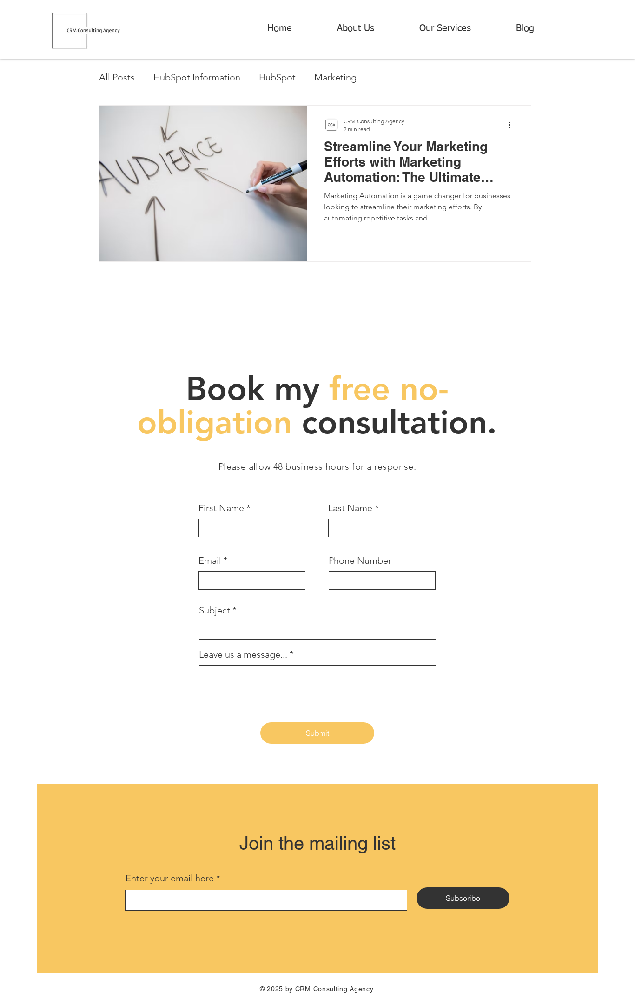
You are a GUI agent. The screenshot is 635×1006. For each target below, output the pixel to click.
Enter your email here (170, 878)
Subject (214, 610)
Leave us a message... (243, 654)
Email (209, 560)
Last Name (350, 508)
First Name (221, 508)
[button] (460, 28)
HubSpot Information (196, 77)
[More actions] (512, 124)
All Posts (117, 77)
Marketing (335, 77)
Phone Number (360, 560)
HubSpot (277, 77)
